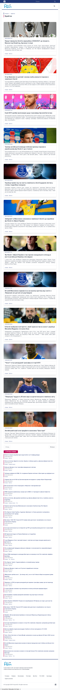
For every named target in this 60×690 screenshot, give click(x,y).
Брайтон (13, 13)
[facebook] (4, 1)
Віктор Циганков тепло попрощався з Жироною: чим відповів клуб (23, 485)
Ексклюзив (21, 676)
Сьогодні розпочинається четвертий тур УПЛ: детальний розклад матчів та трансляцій (29, 527)
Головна (7, 676)
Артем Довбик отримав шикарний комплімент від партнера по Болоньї (24, 594)
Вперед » (52, 447)
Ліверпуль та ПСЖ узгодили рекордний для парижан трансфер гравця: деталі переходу (29, 582)
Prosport (7, 13)
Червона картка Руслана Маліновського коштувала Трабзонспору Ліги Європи (26, 505)
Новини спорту (12, 464)
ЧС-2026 (41, 676)
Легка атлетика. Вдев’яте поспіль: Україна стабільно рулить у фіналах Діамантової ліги (29, 461)
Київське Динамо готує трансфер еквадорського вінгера (20, 467)
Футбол (10, 53)
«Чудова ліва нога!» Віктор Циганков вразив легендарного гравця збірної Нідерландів (28, 479)
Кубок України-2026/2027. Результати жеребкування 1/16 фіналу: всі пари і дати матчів (28, 600)
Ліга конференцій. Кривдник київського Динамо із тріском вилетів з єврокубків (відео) (28, 548)
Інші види (49, 676)
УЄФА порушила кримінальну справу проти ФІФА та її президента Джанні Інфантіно (27, 491)
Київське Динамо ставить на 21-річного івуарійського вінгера (21, 568)
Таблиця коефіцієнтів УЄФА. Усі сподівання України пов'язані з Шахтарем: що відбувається (29, 473)
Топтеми (28, 676)
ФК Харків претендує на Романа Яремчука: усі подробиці (20, 534)
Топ (17, 503)
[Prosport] (8, 6)
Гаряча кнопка (9, 678)
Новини (6, 53)
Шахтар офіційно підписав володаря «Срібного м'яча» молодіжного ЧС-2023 (26, 629)
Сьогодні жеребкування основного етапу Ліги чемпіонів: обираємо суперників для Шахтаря (30, 622)
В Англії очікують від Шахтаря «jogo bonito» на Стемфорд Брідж (22, 454)
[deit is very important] (30, 29)
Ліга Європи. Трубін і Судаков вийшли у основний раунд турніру (22, 562)
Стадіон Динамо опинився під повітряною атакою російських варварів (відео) (26, 588)
